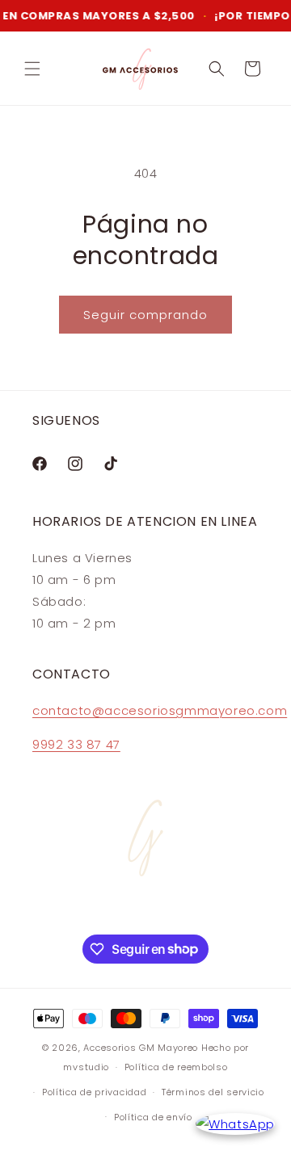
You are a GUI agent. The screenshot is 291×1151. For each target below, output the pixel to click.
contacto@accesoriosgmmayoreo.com (159, 710)
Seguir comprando (145, 314)
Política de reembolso (176, 1067)
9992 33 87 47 (76, 744)
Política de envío (153, 1117)
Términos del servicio (213, 1092)
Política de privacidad (94, 1092)
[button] (32, 68)
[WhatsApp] (235, 1124)
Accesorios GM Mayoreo (140, 1047)
